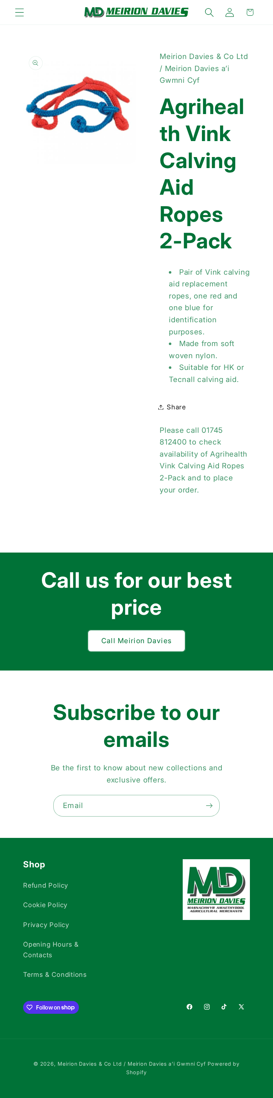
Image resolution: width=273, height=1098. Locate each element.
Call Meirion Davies (136, 640)
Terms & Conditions (55, 974)
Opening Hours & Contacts (51, 949)
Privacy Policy (46, 925)
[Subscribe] (209, 806)
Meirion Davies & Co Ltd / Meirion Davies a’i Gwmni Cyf (132, 1064)
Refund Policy (45, 885)
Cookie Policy (45, 905)
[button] (19, 12)
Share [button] (176, 407)
